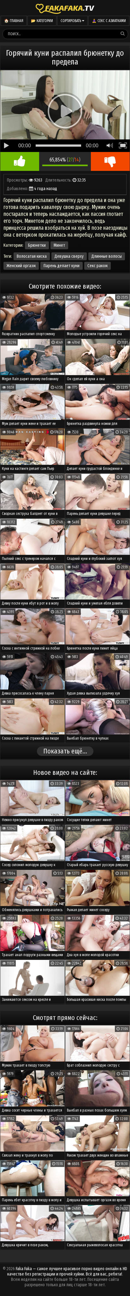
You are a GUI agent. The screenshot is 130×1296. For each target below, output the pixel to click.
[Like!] (19, 161)
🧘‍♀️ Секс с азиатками (109, 21)
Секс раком (97, 265)
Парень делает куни (62, 265)
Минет (59, 245)
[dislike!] (110, 161)
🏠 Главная (13, 21)
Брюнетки (37, 245)
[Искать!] (122, 33)
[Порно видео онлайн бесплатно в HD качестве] (65, 8)
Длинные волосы (107, 256)
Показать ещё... (65, 751)
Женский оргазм (21, 265)
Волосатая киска (32, 256)
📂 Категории (42, 21)
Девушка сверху (69, 256)
